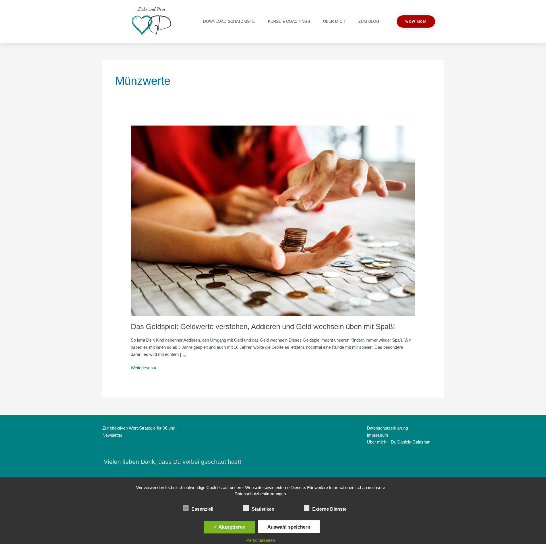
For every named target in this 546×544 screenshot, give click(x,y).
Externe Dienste (329, 509)
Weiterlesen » (143, 367)
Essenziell (202, 509)
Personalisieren (260, 540)
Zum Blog (368, 21)
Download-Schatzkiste (229, 21)
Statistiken (263, 509)
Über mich (334, 21)
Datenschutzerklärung (387, 428)
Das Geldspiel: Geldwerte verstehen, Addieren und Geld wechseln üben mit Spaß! (263, 326)
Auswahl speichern (288, 526)
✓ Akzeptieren (229, 526)
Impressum (377, 435)
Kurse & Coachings (289, 21)
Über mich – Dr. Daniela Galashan (398, 442)
